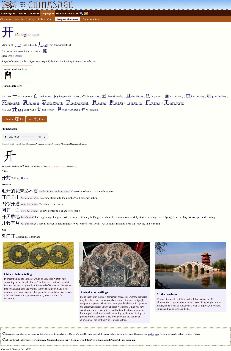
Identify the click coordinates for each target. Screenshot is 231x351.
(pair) (31, 103)
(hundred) (43, 96)
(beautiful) (10, 103)
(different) (90, 109)
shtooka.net (31, 143)
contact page (153, 333)
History (60, 13)
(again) (153, 103)
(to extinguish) (77, 103)
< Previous (13, 119)
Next (36, 119)
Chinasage (6, 13)
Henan (24, 178)
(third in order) (66, 96)
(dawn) (134, 96)
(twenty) (46, 109)
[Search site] (81, 13)
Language (46, 13)
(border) (216, 96)
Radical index (44, 19)
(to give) (134, 103)
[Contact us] (86, 13)
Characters (5, 19)
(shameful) (112, 96)
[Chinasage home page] (8, 5)
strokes (18, 55)
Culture (32, 13)
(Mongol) (52, 103)
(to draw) (173, 96)
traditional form (21, 51)
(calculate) (67, 109)
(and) (99, 103)
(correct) (174, 103)
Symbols (18, 19)
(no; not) (90, 96)
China (20, 13)
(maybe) (195, 96)
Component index (91, 19)
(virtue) (153, 96)
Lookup (30, 19)
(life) (116, 103)
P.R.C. (71, 13)
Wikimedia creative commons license (59, 166)
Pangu (96, 217)
